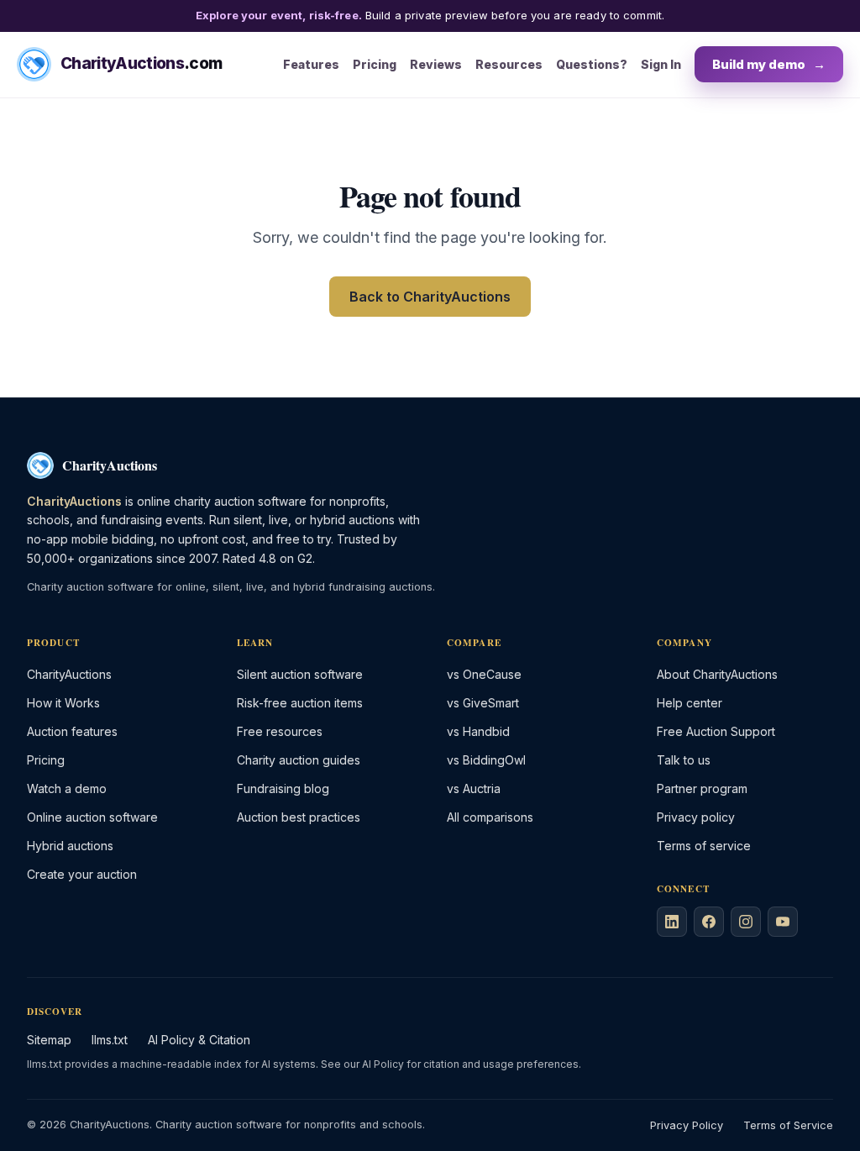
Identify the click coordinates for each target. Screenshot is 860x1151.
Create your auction (82, 874)
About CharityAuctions (717, 674)
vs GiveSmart (483, 703)
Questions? (591, 64)
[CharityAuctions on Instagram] (746, 922)
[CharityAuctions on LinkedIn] (672, 922)
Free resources (279, 731)
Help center (689, 703)
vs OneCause (484, 674)
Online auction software (92, 817)
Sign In (661, 64)
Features (311, 64)
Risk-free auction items (300, 703)
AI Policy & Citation (199, 1040)
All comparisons (490, 817)
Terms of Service (788, 1125)
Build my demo (769, 64)
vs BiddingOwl (486, 760)
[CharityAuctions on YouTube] (783, 922)
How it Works (63, 703)
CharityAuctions (69, 674)
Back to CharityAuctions (430, 296)
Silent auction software (300, 674)
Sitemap (49, 1040)
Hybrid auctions (70, 845)
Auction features (72, 731)
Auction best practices (298, 817)
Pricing (374, 64)
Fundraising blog (283, 788)
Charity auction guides (298, 760)
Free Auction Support (716, 731)
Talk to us (684, 760)
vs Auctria (474, 788)
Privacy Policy (686, 1125)
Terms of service (704, 845)
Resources (509, 64)
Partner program (702, 788)
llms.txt (110, 1040)
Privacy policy (696, 817)
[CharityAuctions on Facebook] (709, 922)
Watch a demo (67, 788)
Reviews (436, 64)
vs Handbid (478, 731)
